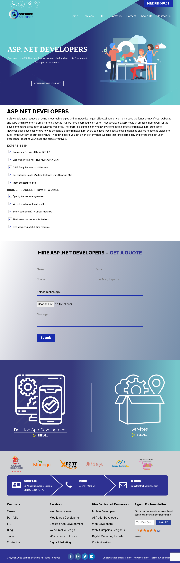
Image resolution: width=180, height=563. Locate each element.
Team (10, 536)
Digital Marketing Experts (107, 536)
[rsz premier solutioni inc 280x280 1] (120, 464)
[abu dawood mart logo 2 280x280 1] (147, 464)
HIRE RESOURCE (158, 3)
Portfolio (116, 16)
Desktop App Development (66, 524)
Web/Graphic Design (62, 530)
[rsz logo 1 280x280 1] (16, 464)
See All (43, 435)
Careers (131, 16)
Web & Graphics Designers (108, 530)
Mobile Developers (104, 511)
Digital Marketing (60, 542)
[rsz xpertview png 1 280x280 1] (68, 464)
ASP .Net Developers (105, 517)
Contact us (13, 542)
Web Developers (102, 524)
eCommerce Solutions (63, 536)
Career (11, 511)
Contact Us (164, 16)
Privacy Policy (140, 557)
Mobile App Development (65, 517)
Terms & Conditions (161, 557)
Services (88, 16)
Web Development (61, 511)
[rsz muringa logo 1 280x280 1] (42, 464)
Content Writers (102, 542)
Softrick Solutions (31, 557)
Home (74, 16)
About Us (146, 16)
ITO (102, 16)
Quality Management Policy (117, 557)
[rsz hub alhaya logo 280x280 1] (94, 464)
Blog (10, 530)
